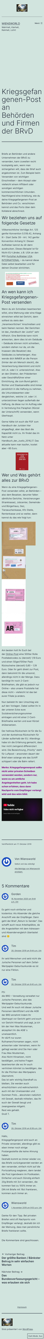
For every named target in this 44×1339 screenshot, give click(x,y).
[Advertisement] (22, 61)
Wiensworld (11, 23)
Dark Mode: (33, 1336)
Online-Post (12, 654)
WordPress (27, 1329)
